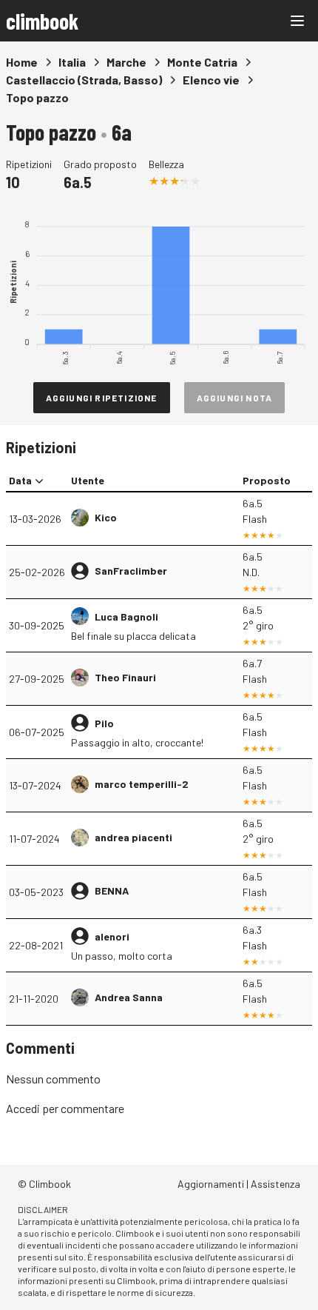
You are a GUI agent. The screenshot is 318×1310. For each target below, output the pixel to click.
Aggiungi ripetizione (102, 397)
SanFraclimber (131, 570)
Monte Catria (202, 62)
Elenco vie (211, 80)
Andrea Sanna (129, 997)
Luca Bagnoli (126, 616)
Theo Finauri (125, 677)
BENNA (112, 890)
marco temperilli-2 (142, 784)
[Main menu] (297, 21)
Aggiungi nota (235, 397)
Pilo (104, 723)
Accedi (23, 1108)
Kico (106, 517)
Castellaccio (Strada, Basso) (84, 80)
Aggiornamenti (210, 1183)
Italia (72, 62)
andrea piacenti (133, 837)
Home (22, 62)
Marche (126, 62)
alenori (112, 936)
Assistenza (275, 1183)
